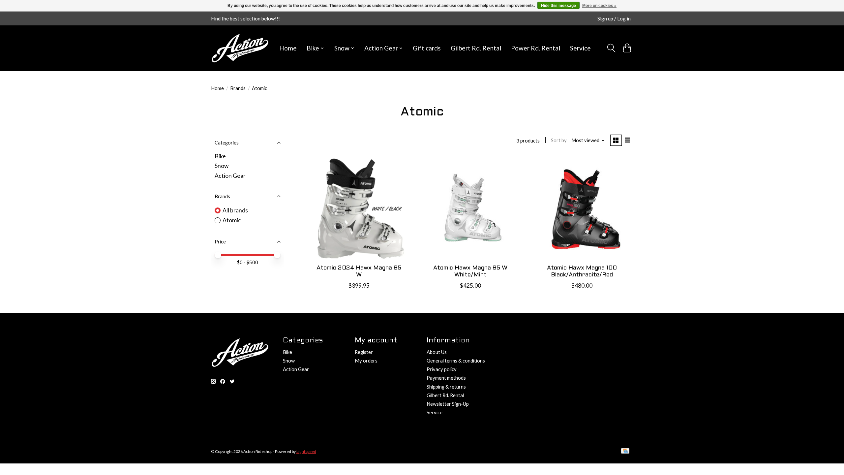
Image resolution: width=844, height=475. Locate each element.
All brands (235, 210)
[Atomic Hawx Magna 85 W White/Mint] (470, 208)
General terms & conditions (456, 361)
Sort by (559, 140)
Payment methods (446, 378)
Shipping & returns (446, 387)
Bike (220, 156)
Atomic (232, 220)
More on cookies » (599, 5)
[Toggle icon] (611, 48)
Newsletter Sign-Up (448, 404)
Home (288, 48)
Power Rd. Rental (535, 48)
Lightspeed (306, 451)
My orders (366, 361)
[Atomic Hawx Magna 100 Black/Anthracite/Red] (581, 208)
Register (364, 352)
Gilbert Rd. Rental (476, 48)
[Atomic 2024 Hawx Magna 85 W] (359, 208)
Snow (221, 165)
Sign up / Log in (614, 18)
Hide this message (558, 5)
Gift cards (427, 48)
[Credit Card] (625, 451)
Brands (238, 88)
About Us (437, 352)
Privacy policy (442, 369)
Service (580, 48)
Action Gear (230, 175)
